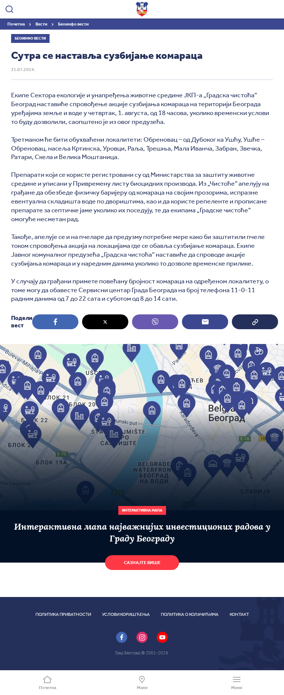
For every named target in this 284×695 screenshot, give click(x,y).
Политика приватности (63, 614)
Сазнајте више (142, 562)
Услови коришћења (126, 614)
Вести (42, 24)
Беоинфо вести (73, 24)
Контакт (239, 614)
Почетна (16, 24)
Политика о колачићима (190, 614)
